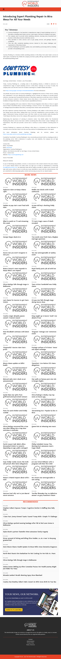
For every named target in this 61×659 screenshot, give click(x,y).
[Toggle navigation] (3, 9)
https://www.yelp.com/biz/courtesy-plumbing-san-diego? (17, 134)
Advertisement (30, 641)
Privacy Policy (30, 643)
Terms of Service (30, 645)
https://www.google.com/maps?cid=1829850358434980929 (20, 91)
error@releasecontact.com (10, 167)
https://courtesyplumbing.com (15, 155)
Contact (30, 639)
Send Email (9, 147)
